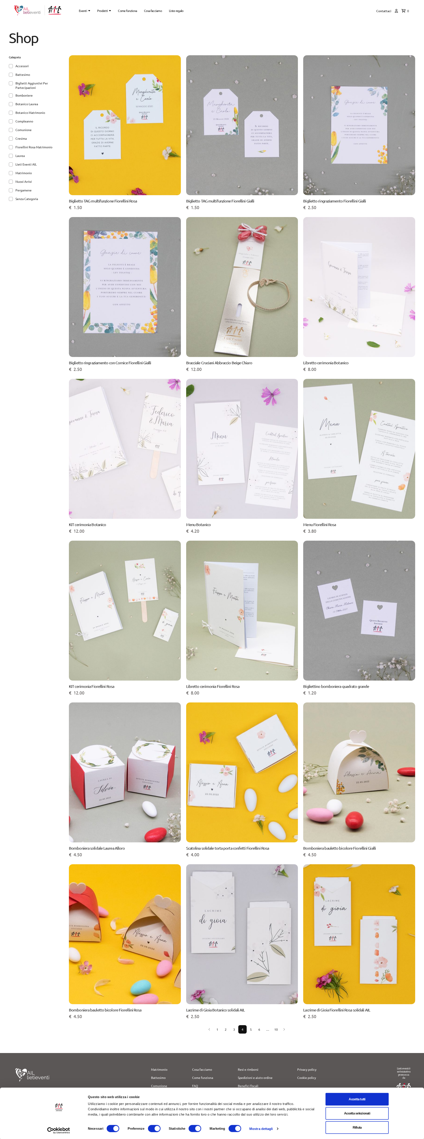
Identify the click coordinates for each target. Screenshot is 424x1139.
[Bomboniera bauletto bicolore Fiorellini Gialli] (359, 774)
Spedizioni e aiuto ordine (255, 1078)
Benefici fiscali (248, 1086)
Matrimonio (159, 1069)
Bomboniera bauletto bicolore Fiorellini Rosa (105, 1010)
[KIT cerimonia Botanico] (125, 450)
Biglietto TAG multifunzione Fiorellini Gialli (220, 201)
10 (276, 1029)
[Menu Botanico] (242, 450)
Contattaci (383, 10)
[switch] (154, 1128)
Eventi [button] (83, 11)
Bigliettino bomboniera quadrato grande (336, 686)
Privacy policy (306, 1069)
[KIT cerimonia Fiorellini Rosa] (125, 612)
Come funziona (127, 11)
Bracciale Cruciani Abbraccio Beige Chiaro (219, 363)
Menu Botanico (198, 524)
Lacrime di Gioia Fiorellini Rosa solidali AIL (336, 1010)
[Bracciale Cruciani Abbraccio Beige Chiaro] (242, 289)
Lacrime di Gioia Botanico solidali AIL (215, 1010)
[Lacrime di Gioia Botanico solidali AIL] (242, 936)
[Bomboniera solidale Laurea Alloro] (125, 774)
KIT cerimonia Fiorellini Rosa (91, 686)
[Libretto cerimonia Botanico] (359, 289)
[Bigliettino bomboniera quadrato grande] (359, 612)
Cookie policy (306, 1078)
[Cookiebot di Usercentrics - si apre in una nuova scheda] (58, 1130)
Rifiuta (357, 1127)
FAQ (195, 1086)
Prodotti (102, 11)
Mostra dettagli (261, 1128)
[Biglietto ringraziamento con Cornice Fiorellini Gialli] (125, 289)
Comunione (159, 1086)
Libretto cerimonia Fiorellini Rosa (212, 686)
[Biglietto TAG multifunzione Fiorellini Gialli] (242, 127)
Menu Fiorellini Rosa (319, 524)
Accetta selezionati (357, 1113)
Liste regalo (176, 11)
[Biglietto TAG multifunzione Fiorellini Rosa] (125, 127)
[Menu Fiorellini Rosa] (359, 450)
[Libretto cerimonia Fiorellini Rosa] (242, 612)
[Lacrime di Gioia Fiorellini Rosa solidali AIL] (359, 936)
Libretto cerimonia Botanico (325, 363)
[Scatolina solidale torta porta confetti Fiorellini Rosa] (242, 774)
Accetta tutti (357, 1099)
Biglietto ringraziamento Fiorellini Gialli (334, 201)
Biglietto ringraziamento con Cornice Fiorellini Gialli (110, 363)
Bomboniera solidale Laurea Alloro (97, 848)
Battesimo (158, 1078)
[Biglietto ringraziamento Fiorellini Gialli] (359, 127)
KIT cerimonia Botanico (87, 524)
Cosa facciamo (153, 11)
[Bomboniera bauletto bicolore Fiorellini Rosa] (125, 936)
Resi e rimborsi (248, 1069)
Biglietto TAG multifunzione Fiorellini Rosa (103, 201)
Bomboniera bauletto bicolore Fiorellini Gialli (339, 848)
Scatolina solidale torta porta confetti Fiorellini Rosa (227, 848)
